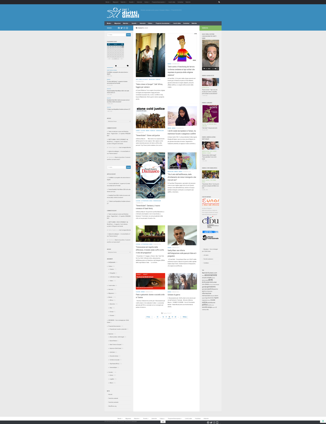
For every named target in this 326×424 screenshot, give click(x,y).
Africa (111, 300)
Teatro (111, 280)
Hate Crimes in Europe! (142, 79)
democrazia (205, 280)
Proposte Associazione (158, 2)
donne (207, 284)
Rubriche (123, 2)
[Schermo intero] (217, 69)
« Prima (148, 317)
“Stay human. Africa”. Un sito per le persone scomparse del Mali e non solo (210, 186)
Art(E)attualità (111, 262)
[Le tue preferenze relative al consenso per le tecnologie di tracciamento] (323, 421)
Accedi (110, 394)
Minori (147, 130)
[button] (210, 55)
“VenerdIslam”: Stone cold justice (148, 135)
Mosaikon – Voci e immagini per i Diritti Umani (210, 250)
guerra (204, 291)
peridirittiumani (211, 302)
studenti (213, 307)
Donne (111, 375)
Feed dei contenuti (113, 398)
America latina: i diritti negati (117, 337)
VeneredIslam (160, 130)
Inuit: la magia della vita (125, 147)
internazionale (206, 295)
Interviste (139, 2)
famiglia (217, 284)
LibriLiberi (112, 352)
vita (208, 309)
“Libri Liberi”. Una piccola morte (209, 128)
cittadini (209, 278)
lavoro (216, 295)
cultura (213, 277)
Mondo (107, 2)
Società (131, 2)
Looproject (134, 421)
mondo (212, 300)
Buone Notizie (113, 340)
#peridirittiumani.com (209, 273)
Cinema (138, 130)
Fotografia (112, 273)
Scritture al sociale (112, 70)
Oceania (112, 315)
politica (205, 304)
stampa (209, 307)
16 (163, 317)
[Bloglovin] (130, 28)
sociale (212, 305)
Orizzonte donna (114, 356)
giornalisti (204, 289)
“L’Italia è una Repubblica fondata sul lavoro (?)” (118, 109)
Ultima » (185, 317)
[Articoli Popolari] (116, 66)
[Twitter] (122, 28)
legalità (203, 298)
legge (206, 298)
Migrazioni (115, 2)
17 (166, 317)
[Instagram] (124, 28)
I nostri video (171, 2)
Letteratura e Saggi (146, 201)
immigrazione (209, 291)
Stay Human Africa (114, 363)
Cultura (146, 2)
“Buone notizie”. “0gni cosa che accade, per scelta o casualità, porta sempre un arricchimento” (209, 91)
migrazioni (204, 300)
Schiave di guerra (174, 295)
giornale (204, 287)
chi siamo (206, 255)
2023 (109, 58)
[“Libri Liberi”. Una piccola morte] (210, 113)
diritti (210, 279)
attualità (204, 278)
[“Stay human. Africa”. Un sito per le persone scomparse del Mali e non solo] (210, 174)
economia (211, 284)
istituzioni (212, 295)
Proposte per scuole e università (118, 329)
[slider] (210, 68)
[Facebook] (119, 28)
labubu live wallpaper (113, 151)
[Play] (204, 69)
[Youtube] (127, 28)
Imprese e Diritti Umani (115, 348)
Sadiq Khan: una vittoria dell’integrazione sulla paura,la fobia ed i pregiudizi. (182, 253)
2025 (121, 58)
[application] (210, 55)
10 (157, 317)
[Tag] (128, 66)
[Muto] (215, 69)
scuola (209, 305)
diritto (203, 284)
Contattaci (180, 2)
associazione (210, 275)
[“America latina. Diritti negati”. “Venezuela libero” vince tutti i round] (210, 145)
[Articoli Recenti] (110, 66)
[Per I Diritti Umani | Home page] (123, 13)
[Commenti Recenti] (122, 66)
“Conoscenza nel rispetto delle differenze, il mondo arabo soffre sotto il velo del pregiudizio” (150, 250)
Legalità (112, 379)
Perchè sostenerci (208, 259)
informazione (206, 293)
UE (216, 307)
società (204, 307)
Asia (111, 308)
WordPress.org (112, 406)
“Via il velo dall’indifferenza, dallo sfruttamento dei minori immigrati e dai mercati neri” (182, 177)
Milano (209, 300)
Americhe (112, 304)
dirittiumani (206, 282)
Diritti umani (213, 282)
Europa (111, 311)
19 (172, 317)
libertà (209, 298)
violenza (204, 309)
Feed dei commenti (113, 402)
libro (213, 298)
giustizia (210, 289)
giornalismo (211, 287)
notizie (204, 302)
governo (216, 289)
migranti (216, 298)
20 (175, 317)
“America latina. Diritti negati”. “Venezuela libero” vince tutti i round (209, 157)
